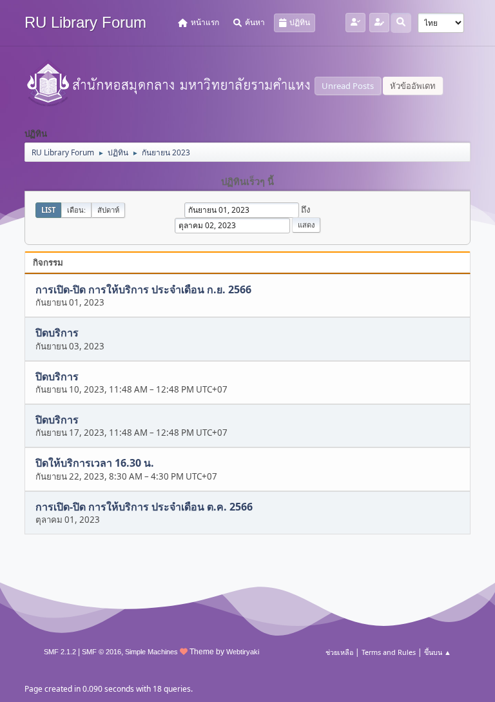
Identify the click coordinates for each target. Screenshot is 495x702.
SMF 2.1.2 (60, 652)
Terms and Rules (389, 652)
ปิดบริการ (57, 333)
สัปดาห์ (108, 210)
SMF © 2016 (101, 652)
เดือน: (76, 210)
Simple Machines (151, 652)
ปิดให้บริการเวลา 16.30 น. (94, 463)
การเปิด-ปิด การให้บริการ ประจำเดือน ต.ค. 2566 (144, 507)
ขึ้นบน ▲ (437, 652)
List (48, 210)
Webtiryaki (242, 652)
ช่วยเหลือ (339, 652)
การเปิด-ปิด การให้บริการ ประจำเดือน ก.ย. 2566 (143, 289)
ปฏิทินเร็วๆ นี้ (247, 182)
